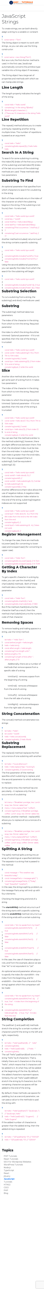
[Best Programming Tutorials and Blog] (21, 2)
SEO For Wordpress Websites (17, 1162)
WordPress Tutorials (13, 1165)
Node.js (7, 1167)
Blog (5, 1193)
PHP (5, 1190)
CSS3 (6, 1187)
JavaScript (8, 1179)
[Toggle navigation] (3, 8)
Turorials (7, 1182)
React (6, 1173)
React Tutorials (10, 1159)
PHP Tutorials (10, 1156)
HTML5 (6, 1185)
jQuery (6, 1176)
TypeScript (8, 1170)
